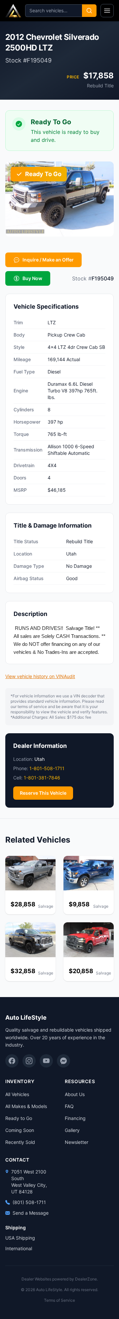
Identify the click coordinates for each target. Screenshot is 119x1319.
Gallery (72, 1130)
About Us (75, 1094)
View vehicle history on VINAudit (40, 676)
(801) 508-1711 (29, 1202)
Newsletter (76, 1142)
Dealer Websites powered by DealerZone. (59, 1278)
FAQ (69, 1106)
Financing (75, 1118)
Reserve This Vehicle (43, 793)
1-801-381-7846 (42, 777)
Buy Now (32, 278)
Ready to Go (18, 1118)
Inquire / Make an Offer (48, 259)
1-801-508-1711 (46, 768)
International (18, 1248)
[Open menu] (107, 10)
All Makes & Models (26, 1106)
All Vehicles (17, 1094)
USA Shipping (20, 1238)
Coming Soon (19, 1130)
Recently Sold (20, 1142)
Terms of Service (59, 1300)
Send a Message (31, 1213)
